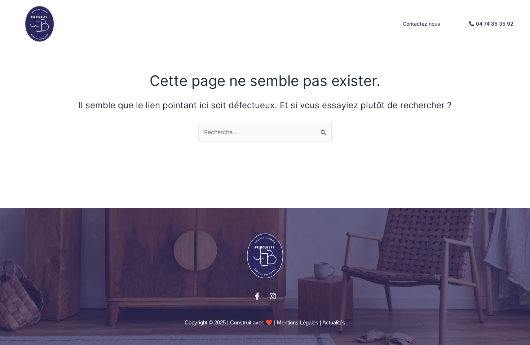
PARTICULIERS (164, 24)
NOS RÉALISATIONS (353, 24)
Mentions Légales (297, 322)
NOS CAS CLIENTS (292, 24)
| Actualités (332, 322)
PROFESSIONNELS (225, 24)
